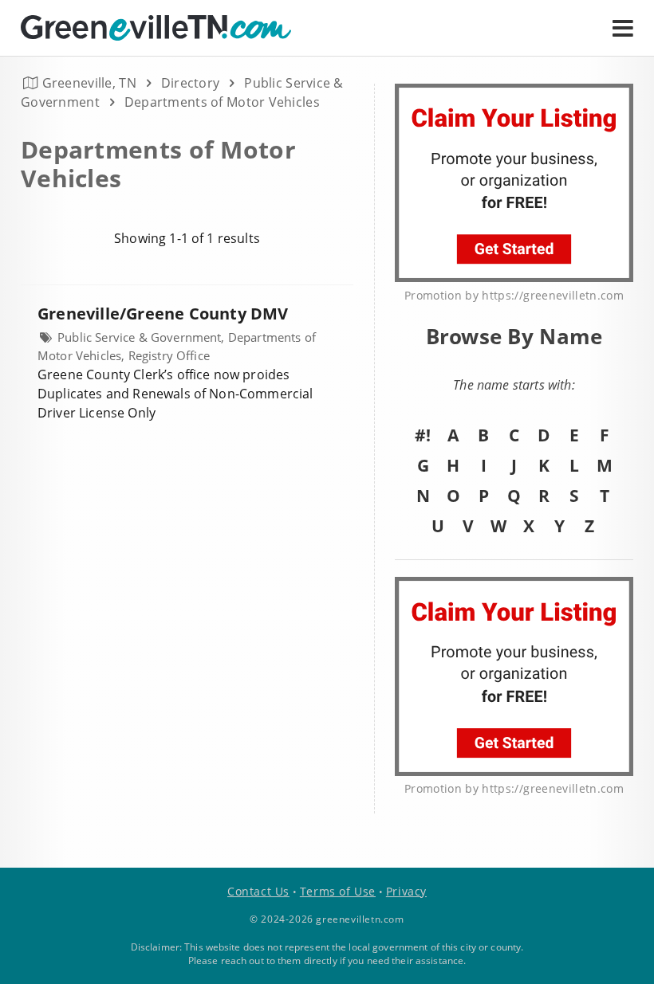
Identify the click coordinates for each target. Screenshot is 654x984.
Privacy (406, 891)
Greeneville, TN (89, 83)
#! (423, 435)
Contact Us (258, 891)
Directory (190, 83)
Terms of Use (338, 891)
